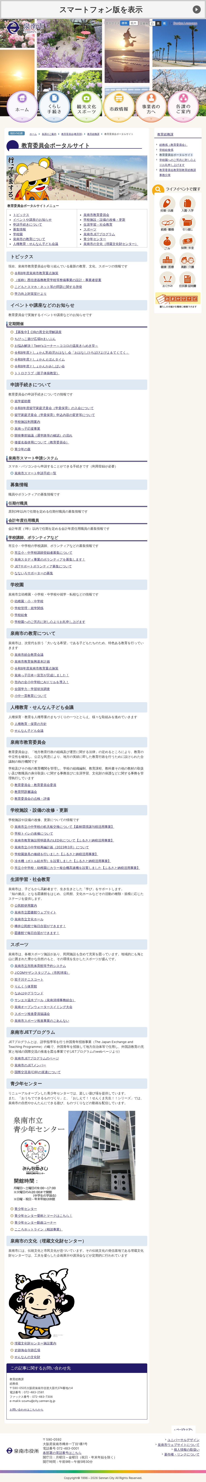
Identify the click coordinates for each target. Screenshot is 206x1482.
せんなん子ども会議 (28, 731)
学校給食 (20, 615)
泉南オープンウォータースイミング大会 (43, 1007)
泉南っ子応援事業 (27, 429)
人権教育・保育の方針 (30, 724)
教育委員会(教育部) (71, 134)
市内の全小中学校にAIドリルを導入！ (41, 682)
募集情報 (19, 229)
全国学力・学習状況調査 (32, 689)
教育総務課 (93, 134)
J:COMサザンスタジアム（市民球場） (42, 973)
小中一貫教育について (30, 696)
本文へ (98, 22)
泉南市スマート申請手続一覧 (35, 473)
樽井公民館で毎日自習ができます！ (40, 926)
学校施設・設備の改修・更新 (104, 220)
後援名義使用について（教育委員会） (41, 442)
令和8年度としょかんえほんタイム (39, 359)
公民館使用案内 (25, 905)
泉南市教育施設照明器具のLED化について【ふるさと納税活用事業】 (64, 840)
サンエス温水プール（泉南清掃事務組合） (45, 1000)
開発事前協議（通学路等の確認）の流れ (43, 435)
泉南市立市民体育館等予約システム (40, 966)
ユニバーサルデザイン (183, 1440)
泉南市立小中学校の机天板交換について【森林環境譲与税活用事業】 (64, 827)
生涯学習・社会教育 (97, 224)
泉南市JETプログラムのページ (36, 1058)
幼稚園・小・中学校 (28, 601)
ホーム (33, 134)
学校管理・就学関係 (28, 608)
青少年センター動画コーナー (35, 1222)
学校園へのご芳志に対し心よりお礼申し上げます (49, 622)
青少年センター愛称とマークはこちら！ (43, 1216)
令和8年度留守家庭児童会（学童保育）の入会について (54, 408)
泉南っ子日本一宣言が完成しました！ (41, 675)
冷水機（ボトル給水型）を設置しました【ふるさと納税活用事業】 (62, 861)
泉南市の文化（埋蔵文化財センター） (110, 244)
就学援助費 (22, 401)
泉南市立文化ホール (28, 919)
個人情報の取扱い (187, 1450)
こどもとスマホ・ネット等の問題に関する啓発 (48, 287)
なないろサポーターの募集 (33, 573)
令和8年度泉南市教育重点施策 (36, 273)
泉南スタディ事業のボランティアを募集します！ (49, 559)
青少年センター (94, 239)
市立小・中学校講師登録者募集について (43, 553)
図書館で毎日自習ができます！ (37, 933)
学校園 (18, 234)
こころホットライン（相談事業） (38, 1229)
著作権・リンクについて (182, 1454)
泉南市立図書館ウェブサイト (35, 912)
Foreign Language (185, 23)
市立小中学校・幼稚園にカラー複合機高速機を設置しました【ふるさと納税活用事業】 (77, 868)
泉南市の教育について (29, 239)
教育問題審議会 (25, 792)
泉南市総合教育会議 (28, 655)
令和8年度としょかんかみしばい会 (39, 366)
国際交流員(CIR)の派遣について (37, 1072)
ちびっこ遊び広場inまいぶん (35, 339)
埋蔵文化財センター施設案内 (35, 1343)
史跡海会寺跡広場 (27, 1350)
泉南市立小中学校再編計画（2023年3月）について (51, 847)
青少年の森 (22, 449)
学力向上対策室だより (30, 294)
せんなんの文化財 (27, 1357)
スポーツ (89, 229)
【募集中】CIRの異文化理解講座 (38, 332)
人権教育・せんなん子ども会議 (35, 244)
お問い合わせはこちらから (26, 1409)
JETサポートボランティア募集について (43, 566)
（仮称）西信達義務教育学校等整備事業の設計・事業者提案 (57, 280)
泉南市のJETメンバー (30, 1065)
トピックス (21, 215)
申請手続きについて (27, 224)
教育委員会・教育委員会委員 (35, 785)
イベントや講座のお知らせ (32, 220)
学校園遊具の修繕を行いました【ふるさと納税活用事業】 (56, 854)
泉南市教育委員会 (96, 215)
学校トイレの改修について (33, 833)
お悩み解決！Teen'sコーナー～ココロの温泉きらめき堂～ (56, 346)
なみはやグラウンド (28, 993)
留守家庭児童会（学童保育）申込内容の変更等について (54, 415)
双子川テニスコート (28, 979)
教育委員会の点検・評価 (32, 799)
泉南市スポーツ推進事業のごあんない (41, 1021)
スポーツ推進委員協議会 (32, 1014)
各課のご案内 (49, 134)
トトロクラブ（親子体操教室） (37, 373)
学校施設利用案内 (27, 422)
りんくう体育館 (25, 986)
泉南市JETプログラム (99, 234)
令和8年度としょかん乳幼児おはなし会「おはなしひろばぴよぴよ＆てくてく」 (71, 352)
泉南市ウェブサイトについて (179, 1445)
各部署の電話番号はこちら (62, 1453)
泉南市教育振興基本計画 (32, 661)
